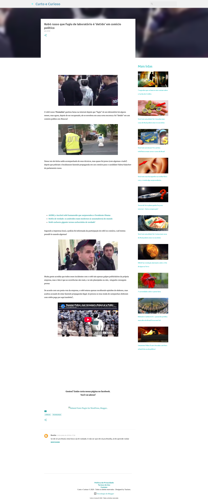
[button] (45, 35)
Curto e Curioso (48, 4)
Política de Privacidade (104, 482)
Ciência (47, 415)
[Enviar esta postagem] (45, 412)
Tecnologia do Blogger (105, 493)
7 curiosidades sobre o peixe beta (149, 292)
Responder (55, 442)
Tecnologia (57, 415)
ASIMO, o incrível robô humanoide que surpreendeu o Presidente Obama (79, 215)
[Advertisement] (88, 56)
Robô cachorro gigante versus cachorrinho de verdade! (72, 222)
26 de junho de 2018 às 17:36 (66, 435)
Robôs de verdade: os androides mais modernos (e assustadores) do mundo (81, 219)
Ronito (53, 435)
